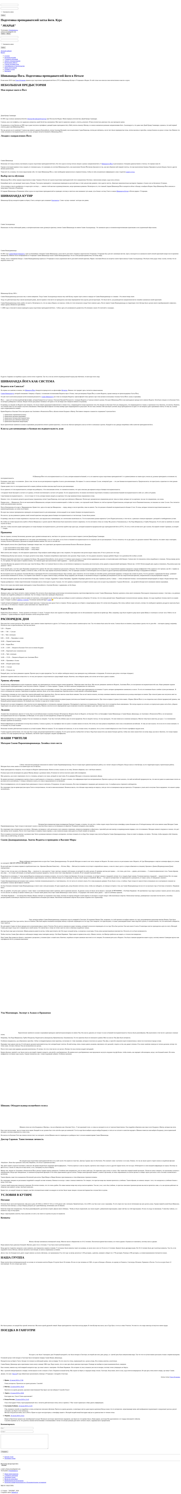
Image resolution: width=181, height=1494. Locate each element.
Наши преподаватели (11, 1474)
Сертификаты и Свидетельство (15, 66)
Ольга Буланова (20, 80)
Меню (8, 33)
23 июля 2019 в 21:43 (22, 1399)
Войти (3, 33)
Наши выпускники (11, 67)
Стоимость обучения (11, 59)
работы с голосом (23, 600)
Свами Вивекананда (7, 393)
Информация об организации (14, 1480)
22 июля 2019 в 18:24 (17, 1386)
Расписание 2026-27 (11, 62)
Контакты (8, 71)
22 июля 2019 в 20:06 (17, 1393)
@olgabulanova (13, 30)
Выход (3, 52)
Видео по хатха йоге (11, 1479)
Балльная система (10, 57)
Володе (14, 1374)
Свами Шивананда (47, 397)
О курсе (7, 56)
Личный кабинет (6, 51)
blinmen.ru (15, 1492)
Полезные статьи (10, 1458)
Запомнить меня (8, 12)
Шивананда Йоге (107, 164)
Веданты (64, 390)
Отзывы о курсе (10, 69)
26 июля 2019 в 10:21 (17, 1415)
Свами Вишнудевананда (17, 254)
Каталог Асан (9, 1457)
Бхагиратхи (55, 200)
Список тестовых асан (12, 64)
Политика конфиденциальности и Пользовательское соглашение (25, 1482)
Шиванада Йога (30, 390)
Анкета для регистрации (12, 61)
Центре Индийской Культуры (36, 119)
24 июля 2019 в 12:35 (25, 1406)
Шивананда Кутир (122, 191)
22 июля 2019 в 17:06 (16, 1380)
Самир (49, 600)
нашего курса (130, 172)
